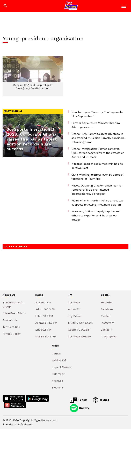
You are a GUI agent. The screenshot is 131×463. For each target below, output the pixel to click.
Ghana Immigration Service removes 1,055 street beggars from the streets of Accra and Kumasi (97, 153)
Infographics (109, 336)
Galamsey (58, 374)
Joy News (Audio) (79, 336)
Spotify (83, 407)
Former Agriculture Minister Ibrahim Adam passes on (95, 125)
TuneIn (82, 399)
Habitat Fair (59, 360)
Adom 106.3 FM (45, 309)
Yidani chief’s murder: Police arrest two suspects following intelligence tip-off (97, 202)
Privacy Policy (11, 333)
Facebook (107, 309)
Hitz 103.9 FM (44, 316)
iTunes (104, 399)
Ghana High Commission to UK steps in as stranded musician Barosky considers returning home (98, 138)
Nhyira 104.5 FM (45, 336)
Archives (57, 380)
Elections (58, 387)
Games (56, 353)
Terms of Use (11, 327)
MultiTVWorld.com (80, 322)
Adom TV (74, 309)
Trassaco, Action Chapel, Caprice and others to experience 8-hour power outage (95, 215)
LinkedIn (106, 329)
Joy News (74, 302)
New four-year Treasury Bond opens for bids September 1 (97, 114)
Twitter (105, 316)
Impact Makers (61, 367)
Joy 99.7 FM (43, 302)
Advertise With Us (14, 313)
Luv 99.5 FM (43, 329)
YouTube (106, 302)
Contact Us (10, 320)
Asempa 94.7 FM (46, 322)
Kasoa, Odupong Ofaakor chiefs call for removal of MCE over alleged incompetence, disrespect (97, 189)
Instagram (107, 322)
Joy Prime (74, 316)
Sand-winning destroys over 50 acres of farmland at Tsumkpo (97, 176)
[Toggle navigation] (124, 6)
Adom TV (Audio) (79, 329)
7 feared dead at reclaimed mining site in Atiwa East (97, 165)
